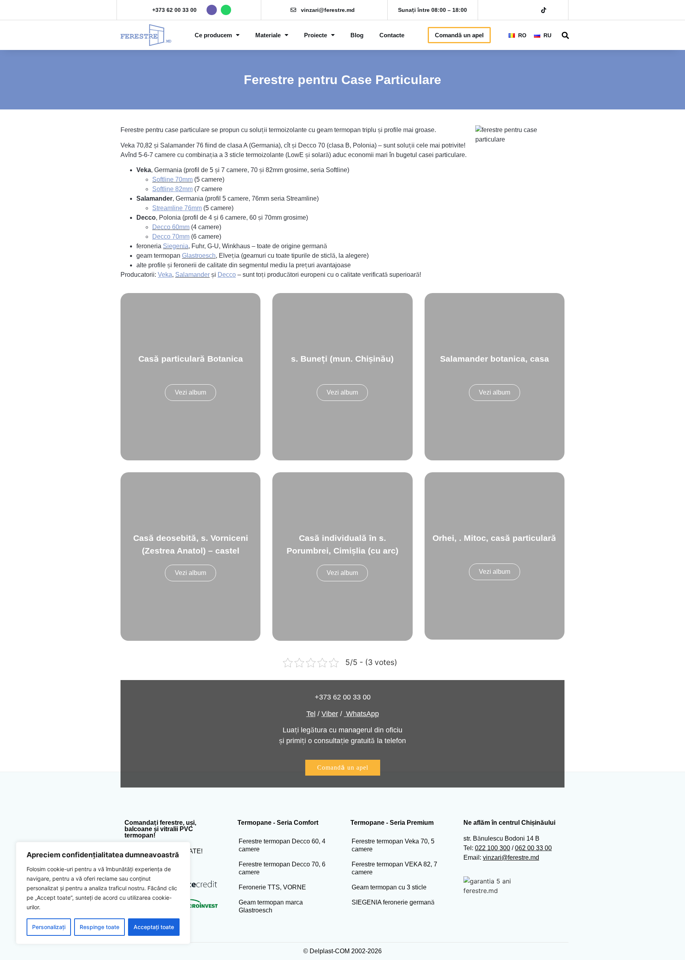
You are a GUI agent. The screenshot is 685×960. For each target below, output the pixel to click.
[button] (565, 35)
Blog (357, 35)
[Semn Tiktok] (544, 10)
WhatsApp (361, 714)
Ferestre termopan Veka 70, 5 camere (393, 845)
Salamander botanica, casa (494, 358)
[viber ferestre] (212, 10)
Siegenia (175, 246)
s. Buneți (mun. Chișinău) (342, 358)
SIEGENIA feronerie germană (393, 902)
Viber (329, 714)
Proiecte (315, 35)
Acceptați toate (154, 927)
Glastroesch (199, 255)
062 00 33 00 (533, 848)
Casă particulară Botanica (190, 358)
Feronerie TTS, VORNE (272, 887)
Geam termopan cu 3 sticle (389, 887)
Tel (311, 714)
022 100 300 (492, 848)
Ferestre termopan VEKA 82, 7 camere (394, 868)
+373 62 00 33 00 (174, 10)
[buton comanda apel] (342, 768)
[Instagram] (516, 10)
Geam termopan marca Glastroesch (271, 906)
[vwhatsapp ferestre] (226, 10)
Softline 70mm (172, 179)
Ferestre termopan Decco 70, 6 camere (282, 868)
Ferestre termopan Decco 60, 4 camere (282, 845)
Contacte (391, 35)
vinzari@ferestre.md (328, 10)
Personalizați (48, 927)
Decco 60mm (170, 227)
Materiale (268, 35)
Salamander (192, 274)
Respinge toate (99, 927)
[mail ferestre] (293, 10)
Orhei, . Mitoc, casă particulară (494, 537)
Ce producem (213, 35)
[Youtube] (530, 10)
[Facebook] (502, 10)
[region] (103, 893)
